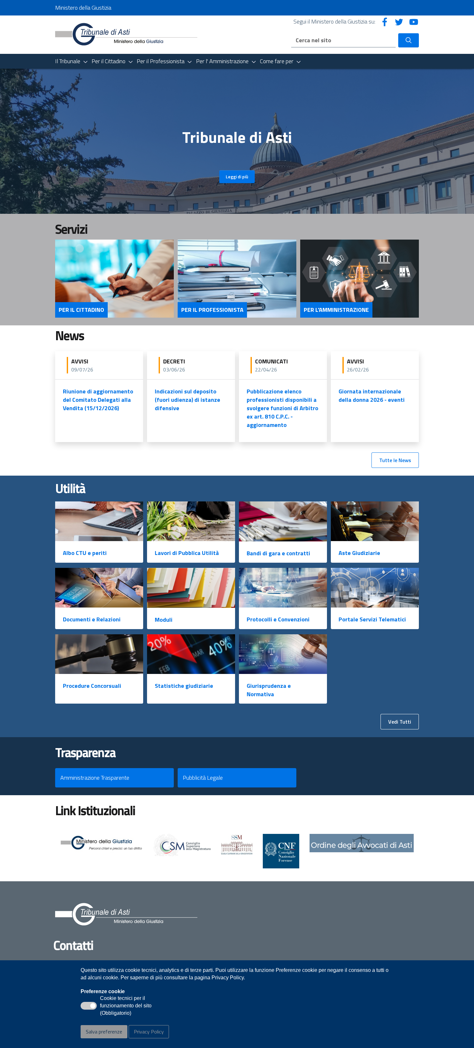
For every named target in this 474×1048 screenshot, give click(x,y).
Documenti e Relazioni (92, 619)
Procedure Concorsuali (92, 685)
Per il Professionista (212, 310)
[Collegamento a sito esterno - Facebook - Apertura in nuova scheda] (385, 21)
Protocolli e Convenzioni (278, 619)
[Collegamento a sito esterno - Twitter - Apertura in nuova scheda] (399, 21)
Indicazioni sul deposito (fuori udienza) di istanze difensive (187, 399)
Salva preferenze (104, 1031)
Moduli (164, 619)
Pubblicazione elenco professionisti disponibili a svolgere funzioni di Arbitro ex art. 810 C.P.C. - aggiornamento (282, 408)
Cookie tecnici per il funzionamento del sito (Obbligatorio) (126, 1006)
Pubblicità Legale (203, 777)
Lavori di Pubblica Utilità (187, 553)
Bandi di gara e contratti (278, 553)
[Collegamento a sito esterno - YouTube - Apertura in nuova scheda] (414, 21)
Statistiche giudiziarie (184, 685)
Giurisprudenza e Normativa (269, 689)
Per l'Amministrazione (336, 310)
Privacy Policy (149, 1031)
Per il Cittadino (81, 310)
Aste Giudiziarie (359, 553)
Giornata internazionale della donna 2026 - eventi (372, 395)
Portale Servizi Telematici (372, 619)
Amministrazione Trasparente (94, 777)
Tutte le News (395, 460)
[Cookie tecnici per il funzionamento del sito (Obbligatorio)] (89, 1006)
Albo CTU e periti (85, 553)
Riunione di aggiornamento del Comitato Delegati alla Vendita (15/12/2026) (98, 399)
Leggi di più (237, 176)
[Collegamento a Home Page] (126, 34)
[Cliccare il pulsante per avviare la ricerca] (408, 40)
